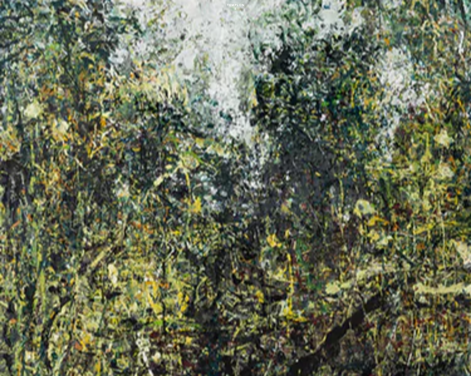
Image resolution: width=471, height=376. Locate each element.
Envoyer (246, 355)
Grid (65, 372)
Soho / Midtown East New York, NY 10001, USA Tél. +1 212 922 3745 (134, 353)
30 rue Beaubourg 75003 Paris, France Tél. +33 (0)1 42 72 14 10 (16, 336)
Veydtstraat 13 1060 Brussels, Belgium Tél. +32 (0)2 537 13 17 (133, 336)
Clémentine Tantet (44, 372)
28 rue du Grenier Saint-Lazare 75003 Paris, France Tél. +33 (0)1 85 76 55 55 (20, 353)
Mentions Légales (436, 372)
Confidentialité (449, 372)
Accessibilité (461, 372)
